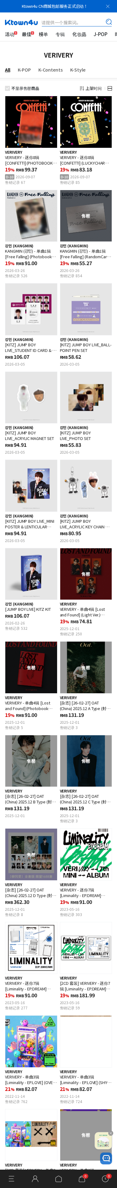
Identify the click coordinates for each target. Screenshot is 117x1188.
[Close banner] (107, 6)
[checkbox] (7, 88)
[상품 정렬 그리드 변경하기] (110, 88)
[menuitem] (9, 34)
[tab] (11, 70)
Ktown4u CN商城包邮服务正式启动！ (55, 6)
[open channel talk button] (106, 1158)
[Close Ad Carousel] (110, 1133)
